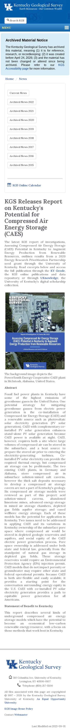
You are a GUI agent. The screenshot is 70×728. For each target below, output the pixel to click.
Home (9, 79)
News (23, 79)
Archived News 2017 (22, 147)
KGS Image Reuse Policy (18, 708)
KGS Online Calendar (26, 185)
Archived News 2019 (22, 129)
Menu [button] (6, 27)
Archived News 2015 (22, 165)
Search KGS (17, 20)
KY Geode (58, 270)
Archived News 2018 (22, 138)
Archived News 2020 (22, 120)
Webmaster (20, 714)
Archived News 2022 (22, 102)
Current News (18, 93)
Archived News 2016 (22, 156)
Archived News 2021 (22, 111)
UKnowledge (49, 278)
